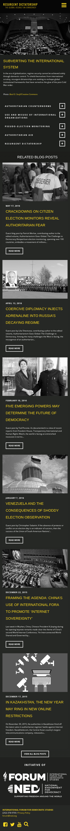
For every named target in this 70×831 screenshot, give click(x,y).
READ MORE (14, 251)
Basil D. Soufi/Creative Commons (23, 94)
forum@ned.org (9, 815)
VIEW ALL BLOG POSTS (35, 754)
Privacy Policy (24, 812)
